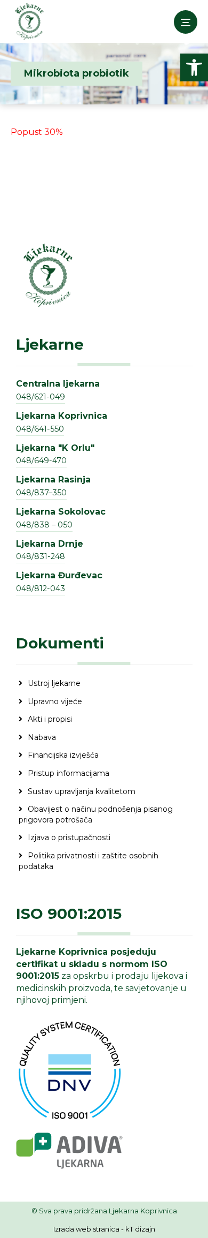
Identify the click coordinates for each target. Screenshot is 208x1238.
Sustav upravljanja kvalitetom (81, 791)
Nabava (42, 737)
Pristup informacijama (68, 773)
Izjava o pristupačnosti (69, 837)
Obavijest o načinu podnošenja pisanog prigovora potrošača (96, 814)
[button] (194, 67)
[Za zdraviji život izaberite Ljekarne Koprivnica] (29, 21)
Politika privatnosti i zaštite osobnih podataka (88, 861)
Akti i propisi (50, 719)
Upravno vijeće (55, 701)
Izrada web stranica (86, 1229)
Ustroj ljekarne (54, 683)
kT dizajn (140, 1229)
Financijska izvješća (63, 755)
